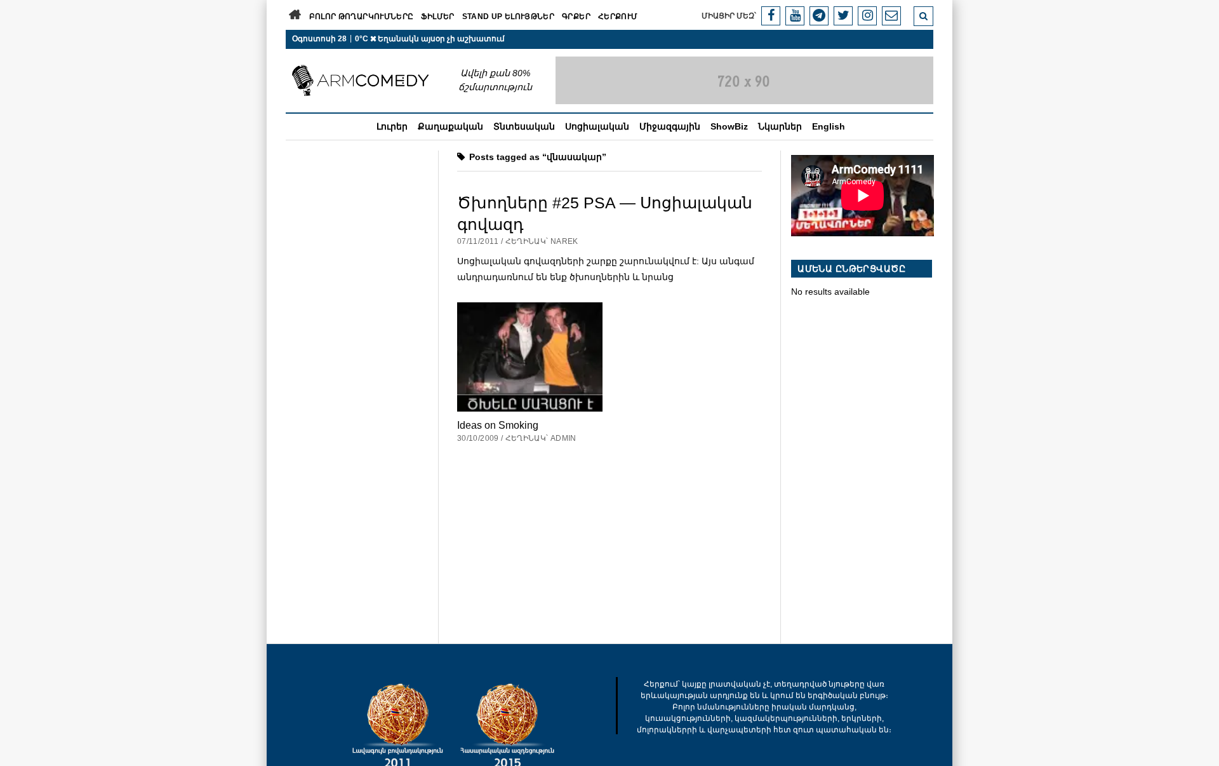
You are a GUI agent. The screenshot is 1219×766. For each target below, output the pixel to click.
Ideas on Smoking (497, 425)
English (828, 126)
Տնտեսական (524, 126)
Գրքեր (576, 16)
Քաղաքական (450, 126)
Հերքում (618, 16)
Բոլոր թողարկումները (361, 16)
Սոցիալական (597, 126)
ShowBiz (729, 126)
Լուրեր (392, 126)
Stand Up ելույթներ (508, 16)
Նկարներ (780, 126)
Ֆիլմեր (437, 16)
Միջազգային (669, 126)
